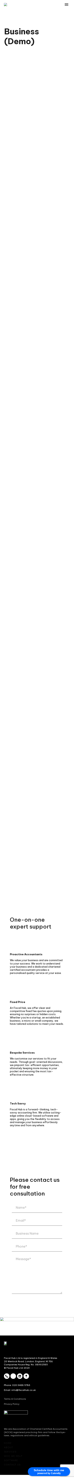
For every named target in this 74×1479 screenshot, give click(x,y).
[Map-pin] (26, 1376)
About (63, 12)
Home (47, 12)
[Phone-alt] (6, 1376)
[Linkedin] (19, 1376)
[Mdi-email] (13, 1376)
